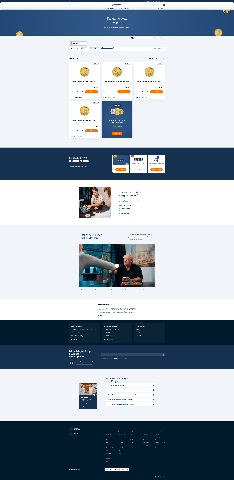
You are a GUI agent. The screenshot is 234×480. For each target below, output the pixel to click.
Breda (131, 435)
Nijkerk (132, 443)
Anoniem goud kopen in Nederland (78, 333)
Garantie (157, 441)
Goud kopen (75, 37)
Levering (157, 435)
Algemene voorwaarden (74, 478)
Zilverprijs (145, 435)
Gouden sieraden (122, 438)
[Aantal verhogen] (82, 92)
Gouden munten (109, 435)
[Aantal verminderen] (72, 92)
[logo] (117, 5)
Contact (157, 430)
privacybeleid (116, 359)
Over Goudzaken (159, 446)
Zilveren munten (109, 446)
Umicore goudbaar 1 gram (109, 333)
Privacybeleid (83, 478)
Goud (107, 430)
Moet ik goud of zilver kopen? (77, 336)
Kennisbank (138, 333)
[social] (155, 478)
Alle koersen (145, 430)
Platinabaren (108, 454)
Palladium (108, 459)
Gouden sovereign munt (108, 335)
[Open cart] (164, 5)
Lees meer (128, 27)
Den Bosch (132, 438)
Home (70, 37)
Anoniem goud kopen (160, 443)
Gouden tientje (107, 332)
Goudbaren (108, 433)
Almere (132, 430)
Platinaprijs (145, 438)
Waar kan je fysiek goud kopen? (77, 332)
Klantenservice (148, 4)
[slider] (101, 48)
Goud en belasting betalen (76, 335)
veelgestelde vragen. (135, 410)
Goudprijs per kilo (147, 443)
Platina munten (109, 457)
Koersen (88, 4)
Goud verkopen (139, 335)
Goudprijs (145, 433)
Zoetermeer (133, 446)
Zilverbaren (108, 443)
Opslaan (76, 4)
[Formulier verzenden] (163, 355)
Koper (107, 462)
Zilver (107, 441)
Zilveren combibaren (110, 449)
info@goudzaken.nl (78, 436)
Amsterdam (133, 433)
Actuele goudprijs (139, 329)
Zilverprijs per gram (147, 446)
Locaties (138, 332)
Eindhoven (132, 441)
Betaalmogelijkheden (160, 438)
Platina (107, 451)
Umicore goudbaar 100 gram (109, 330)
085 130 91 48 (162, 1)
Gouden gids (138, 330)
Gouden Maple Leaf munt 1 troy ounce (111, 329)
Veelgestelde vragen (160, 433)
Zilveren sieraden (122, 449)
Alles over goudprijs (147, 441)
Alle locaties (133, 449)
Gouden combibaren (110, 438)
